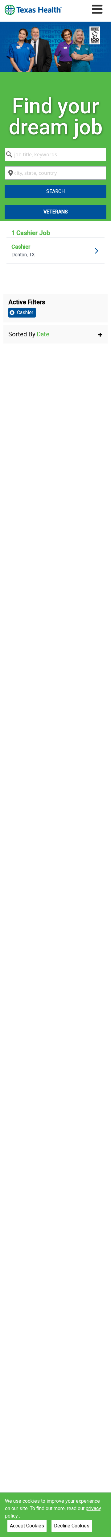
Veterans (55, 212)
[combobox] (55, 154)
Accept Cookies (27, 1526)
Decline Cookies (71, 1526)
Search (55, 191)
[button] (55, 334)
